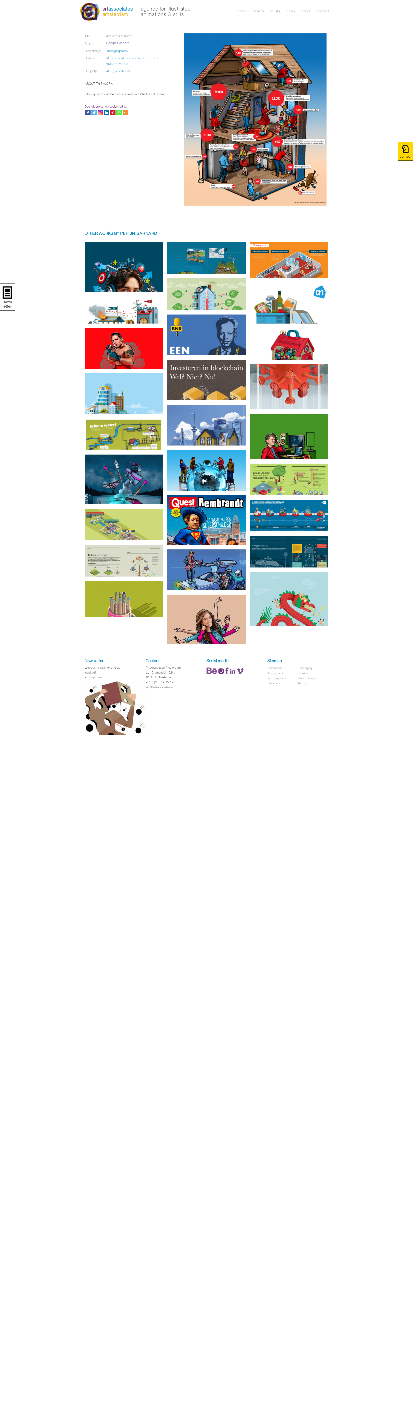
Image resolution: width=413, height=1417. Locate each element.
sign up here (93, 677)
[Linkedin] (106, 112)
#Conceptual (131, 58)
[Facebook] (88, 112)
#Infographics (117, 51)
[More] (125, 112)
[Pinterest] (113, 112)
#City (110, 71)
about (306, 11)
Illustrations (275, 673)
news (291, 11)
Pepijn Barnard (118, 43)
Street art (304, 673)
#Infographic (152, 58)
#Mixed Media (117, 64)
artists (275, 11)
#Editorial (123, 71)
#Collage (113, 58)
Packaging (305, 668)
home (242, 11)
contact (323, 11)
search (258, 11)
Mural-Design (307, 678)
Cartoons (274, 683)
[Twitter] (94, 112)
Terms (302, 683)
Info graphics (277, 678)
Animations (275, 668)
